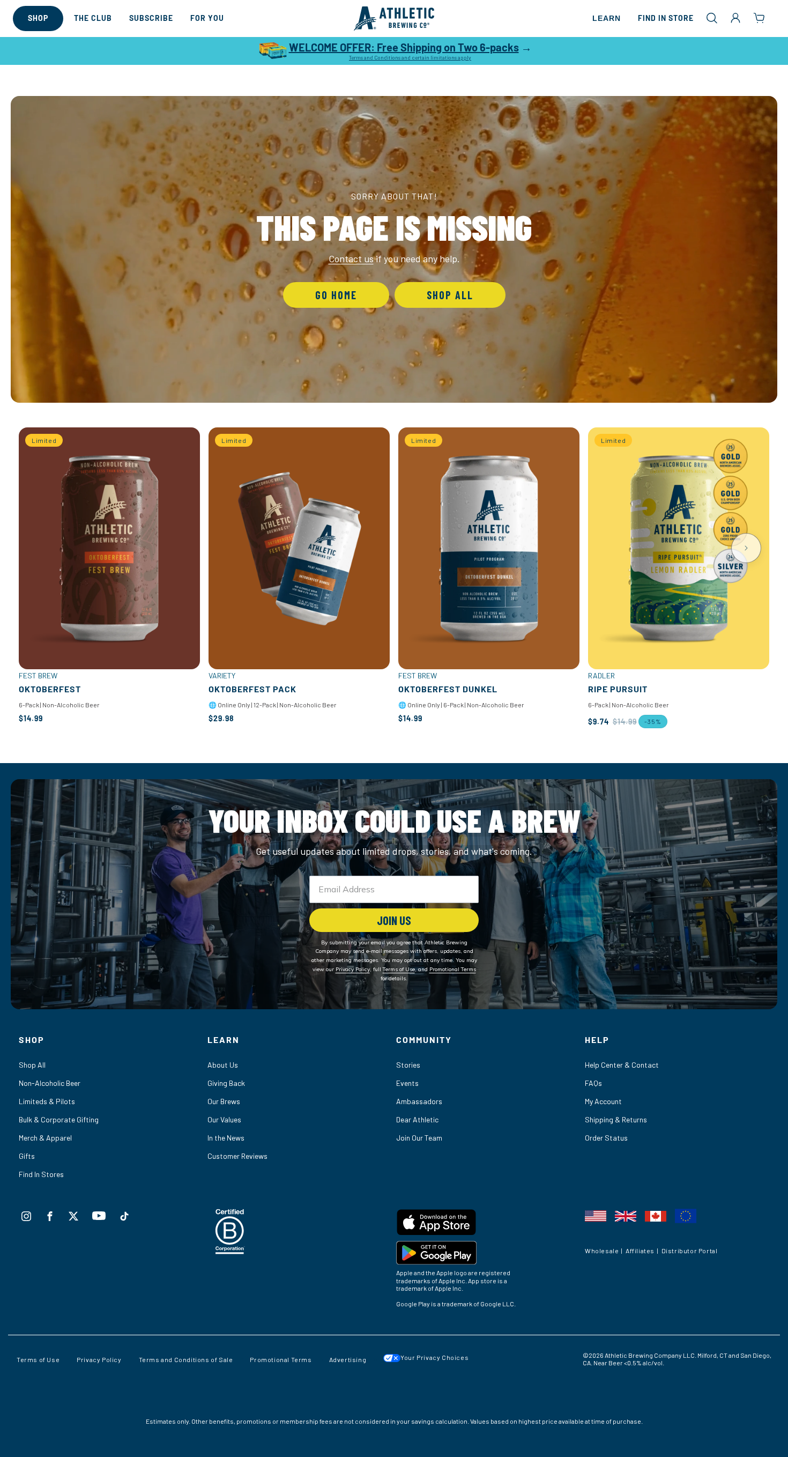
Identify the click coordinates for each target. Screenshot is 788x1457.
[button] (712, 17)
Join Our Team (419, 1137)
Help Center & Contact (622, 1064)
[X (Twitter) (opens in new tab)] (73, 1216)
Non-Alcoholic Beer (49, 1083)
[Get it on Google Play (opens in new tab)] (488, 1255)
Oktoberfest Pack (252, 689)
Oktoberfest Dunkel (447, 689)
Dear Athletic (417, 1119)
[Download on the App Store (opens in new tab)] (488, 1224)
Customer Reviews (237, 1155)
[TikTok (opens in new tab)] (124, 1216)
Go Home (336, 295)
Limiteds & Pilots (47, 1101)
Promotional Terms (280, 1359)
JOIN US (394, 920)
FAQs (593, 1083)
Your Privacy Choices (434, 1357)
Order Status (606, 1137)
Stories (408, 1064)
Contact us (351, 258)
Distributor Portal (689, 1251)
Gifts (27, 1155)
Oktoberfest (50, 689)
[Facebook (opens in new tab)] (49, 1216)
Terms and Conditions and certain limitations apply (410, 57)
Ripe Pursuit (618, 689)
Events (407, 1083)
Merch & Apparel (45, 1137)
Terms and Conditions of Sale (186, 1359)
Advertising (348, 1359)
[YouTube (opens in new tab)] (99, 1216)
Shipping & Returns (616, 1119)
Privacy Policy (99, 1359)
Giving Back (226, 1083)
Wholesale (602, 1251)
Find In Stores (41, 1174)
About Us (222, 1064)
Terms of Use (38, 1359)
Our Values (224, 1119)
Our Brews (223, 1101)
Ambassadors (419, 1101)
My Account (603, 1101)
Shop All (450, 295)
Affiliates (640, 1251)
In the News (225, 1137)
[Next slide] (746, 548)
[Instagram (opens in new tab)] (26, 1216)
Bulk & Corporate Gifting (59, 1119)
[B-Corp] (230, 1251)
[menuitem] (38, 18)
